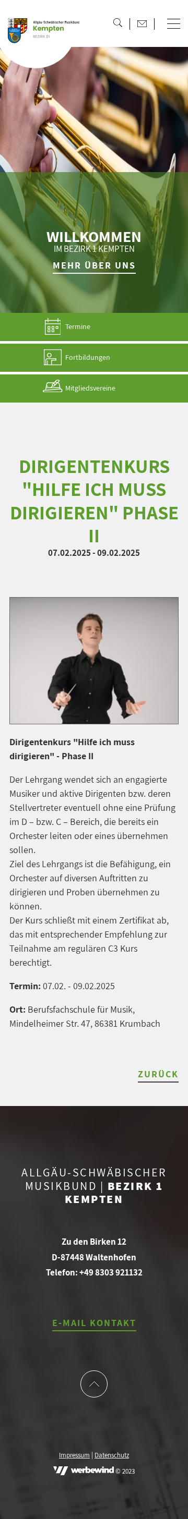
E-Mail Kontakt (94, 1323)
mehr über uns (94, 265)
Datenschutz (112, 1456)
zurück (158, 1074)
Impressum (74, 1456)
